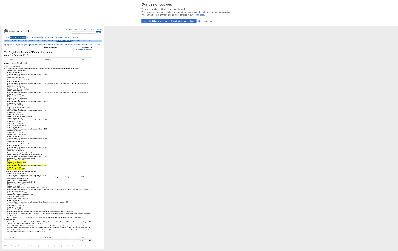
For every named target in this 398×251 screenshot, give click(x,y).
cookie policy (199, 15)
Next (83, 59)
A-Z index (6, 246)
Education (74, 37)
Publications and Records (51, 44)
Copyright (58, 246)
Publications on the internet (83, 49)
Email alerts (83, 29)
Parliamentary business (18, 37)
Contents (48, 59)
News (84, 40)
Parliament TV (76, 40)
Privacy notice (66, 246)
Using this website (48, 246)
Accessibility (69, 29)
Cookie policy (75, 246)
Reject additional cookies (182, 21)
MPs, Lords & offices (34, 37)
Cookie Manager (85, 246)
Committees (52, 40)
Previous (13, 59)
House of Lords (22, 40)
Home (7, 37)
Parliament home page (19, 44)
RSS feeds (91, 29)
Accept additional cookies (155, 21)
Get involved (59, 37)
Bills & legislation (41, 40)
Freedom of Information (31, 246)
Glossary (13, 246)
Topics (89, 40)
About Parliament (48, 37)
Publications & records (64, 40)
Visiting (67, 37)
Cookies (76, 29)
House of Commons (11, 40)
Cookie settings (205, 21)
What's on (32, 40)
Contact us (99, 29)
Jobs (41, 246)
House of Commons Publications (70, 44)
